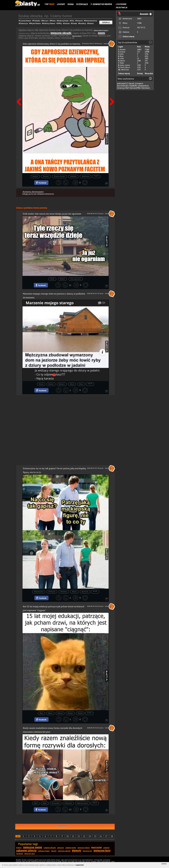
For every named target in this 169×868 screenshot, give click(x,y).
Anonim (122, 50)
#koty (50, 713)
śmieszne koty (102, 850)
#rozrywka (56, 803)
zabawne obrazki (50, 848)
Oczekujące (82, 4)
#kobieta (63, 592)
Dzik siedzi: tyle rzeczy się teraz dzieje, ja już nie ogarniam (52, 213)
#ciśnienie (68, 803)
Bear (122, 56)
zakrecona (125, 70)
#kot (41, 713)
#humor (46, 176)
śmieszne (60, 848)
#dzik (52, 279)
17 (106, 836)
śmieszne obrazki (61, 33)
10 (67, 836)
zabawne (106, 848)
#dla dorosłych (82, 803)
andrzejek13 (122, 83)
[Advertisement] (65, 412)
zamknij (164, 864)
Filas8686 (133, 86)
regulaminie (79, 865)
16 (101, 836)
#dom (72, 384)
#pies (45, 803)
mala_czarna (125, 65)
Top (50, 4)
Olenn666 (145, 88)
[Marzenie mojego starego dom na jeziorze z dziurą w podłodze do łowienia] (65, 340)
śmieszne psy (87, 851)
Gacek (131, 83)
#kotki (80, 713)
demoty (76, 850)
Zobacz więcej (128, 36)
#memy (35, 176)
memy (101, 33)
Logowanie (121, 4)
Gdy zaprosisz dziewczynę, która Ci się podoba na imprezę (51, 43)
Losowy (61, 4)
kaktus (122, 61)
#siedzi (62, 279)
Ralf (127, 88)
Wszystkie (149, 73)
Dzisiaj (140, 73)
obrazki (54, 851)
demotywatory (77, 36)
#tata (81, 384)
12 (79, 836)
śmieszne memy (32, 847)
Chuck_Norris (125, 67)
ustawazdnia (143, 86)
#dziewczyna (38, 592)
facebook (19, 854)
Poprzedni (20, 95)
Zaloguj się (26, 194)
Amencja (121, 88)
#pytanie (85, 592)
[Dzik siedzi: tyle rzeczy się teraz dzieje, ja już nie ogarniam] (65, 246)
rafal (122, 58)
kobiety (19, 848)
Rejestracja (121, 8)
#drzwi (60, 713)
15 (95, 836)
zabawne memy (70, 848)
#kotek (70, 713)
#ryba (41, 384)
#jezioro (62, 384)
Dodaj (71, 4)
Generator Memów (102, 4)
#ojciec (51, 384)
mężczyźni (96, 847)
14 (90, 836)
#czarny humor (59, 176)
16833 (139, 19)
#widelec (73, 176)
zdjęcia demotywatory (101, 30)
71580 (139, 23)
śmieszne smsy (29, 854)
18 (112, 836)
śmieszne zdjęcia (84, 848)
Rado (122, 63)
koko (122, 54)
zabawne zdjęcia (26, 850)
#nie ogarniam (75, 279)
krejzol (122, 52)
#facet (74, 592)
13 (84, 836)
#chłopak (51, 592)
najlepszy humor (44, 851)
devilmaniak (122, 86)
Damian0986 (135, 88)
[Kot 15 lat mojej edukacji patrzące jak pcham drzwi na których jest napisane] (65, 661)
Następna (111, 95)
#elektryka (85, 176)
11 (73, 836)
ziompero (139, 83)
